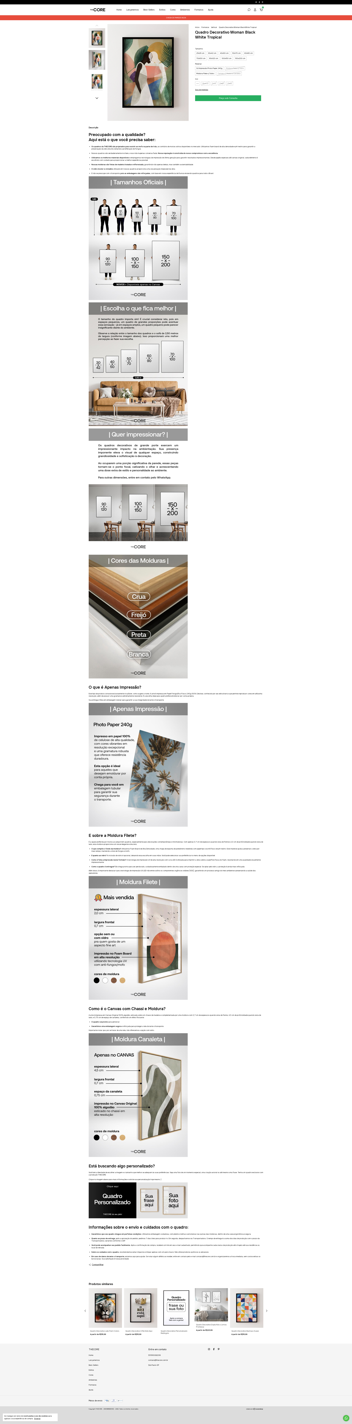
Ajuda (210, 10)
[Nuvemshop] (254, 1409)
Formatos (199, 10)
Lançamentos (132, 10)
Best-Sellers (149, 10)
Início (197, 27)
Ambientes (185, 10)
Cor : (197, 79)
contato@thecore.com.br (158, 1360)
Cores (173, 10)
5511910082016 (154, 1355)
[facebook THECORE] (259, 2)
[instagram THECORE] (256, 2)
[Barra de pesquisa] (249, 10)
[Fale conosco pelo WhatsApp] (346, 1418)
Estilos (162, 10)
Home (119, 10)
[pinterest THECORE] (262, 2)
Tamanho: (199, 49)
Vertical (214, 27)
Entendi (37, 1419)
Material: (198, 64)
